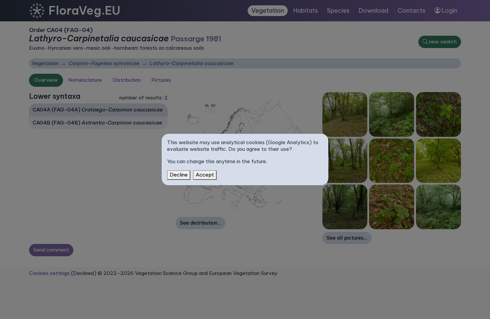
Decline (179, 175)
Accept (205, 175)
